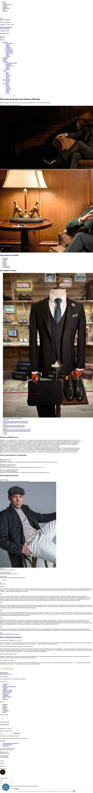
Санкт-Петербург (8, 27)
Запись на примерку (5, 28)
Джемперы (8, 64)
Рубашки (5, 59)
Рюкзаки (8, 92)
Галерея (5, 5)
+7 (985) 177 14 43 (4, 30)
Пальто (7, 82)
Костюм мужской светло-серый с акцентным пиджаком (16, 431)
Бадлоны (8, 66)
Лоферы (8, 74)
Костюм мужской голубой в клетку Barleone (14, 426)
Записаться (2, 740)
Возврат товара (6, 693)
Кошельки (8, 89)
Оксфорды (8, 76)
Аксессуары (6, 83)
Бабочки (8, 86)
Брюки (4, 60)
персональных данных (32, 786)
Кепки (7, 85)
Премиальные (9, 51)
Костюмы (5, 42)
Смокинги (8, 47)
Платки (8, 90)
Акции (4, 3)
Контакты (5, 10)
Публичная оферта (7, 744)
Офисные (8, 53)
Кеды (7, 73)
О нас (4, 1)
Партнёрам (5, 695)
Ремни (7, 91)
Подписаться (17, 733)
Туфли (7, 78)
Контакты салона (4, 634)
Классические (9, 43)
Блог (4, 9)
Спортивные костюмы (11, 63)
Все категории (6, 267)
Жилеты (8, 69)
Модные (8, 56)
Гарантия (5, 7)
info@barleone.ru (4, 672)
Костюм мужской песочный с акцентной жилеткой (15, 422)
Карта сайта (6, 746)
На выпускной (9, 50)
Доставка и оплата (7, 4)
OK (74, 791)
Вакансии (5, 687)
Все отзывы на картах (14, 634)
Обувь (4, 70)
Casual (7, 55)
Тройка (7, 44)
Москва (8, 22)
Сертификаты (6, 8)
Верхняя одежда (7, 79)
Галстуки (8, 87)
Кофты (7, 68)
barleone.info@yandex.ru (6, 674)
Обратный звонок (4, 33)
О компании (6, 683)
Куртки (7, 81)
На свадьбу (8, 48)
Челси (7, 77)
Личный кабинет (7, 696)
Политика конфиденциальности (11, 743)
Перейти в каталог (4, 105)
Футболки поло (10, 65)
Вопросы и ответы (7, 690)
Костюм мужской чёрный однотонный (12, 418)
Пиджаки (5, 57)
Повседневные (9, 52)
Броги (7, 72)
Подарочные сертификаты (9, 686)
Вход (1, 18)
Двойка (8, 46)
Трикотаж (5, 61)
